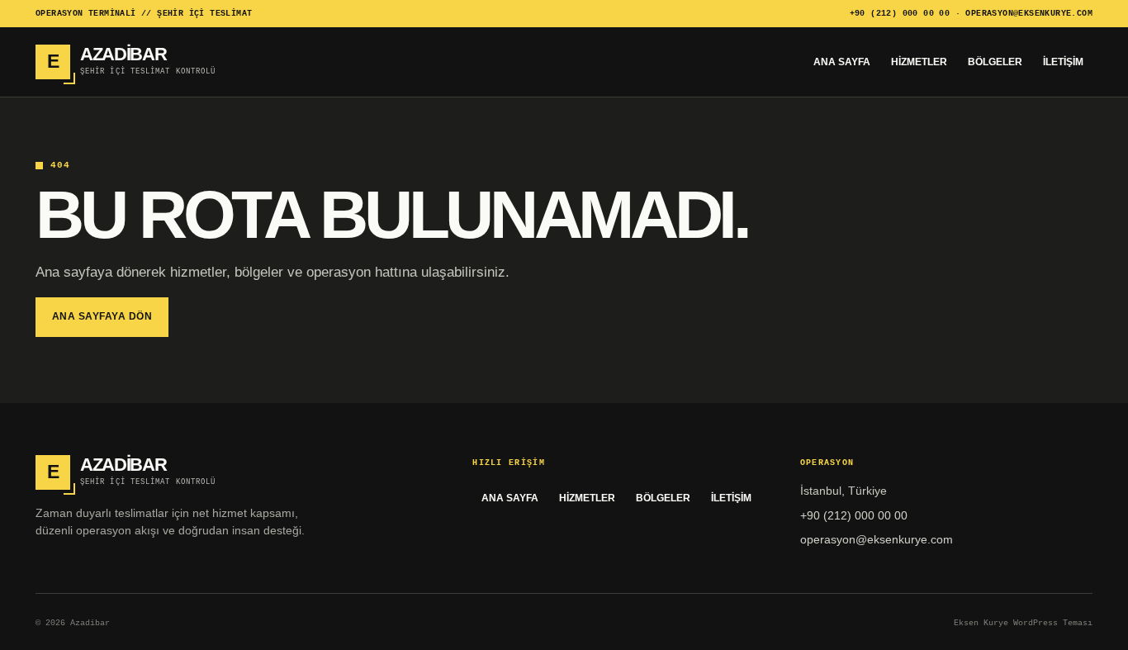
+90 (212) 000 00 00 (900, 13)
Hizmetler (919, 62)
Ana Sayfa (841, 62)
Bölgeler (995, 62)
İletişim (1063, 62)
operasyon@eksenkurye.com (1028, 13)
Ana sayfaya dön (102, 316)
